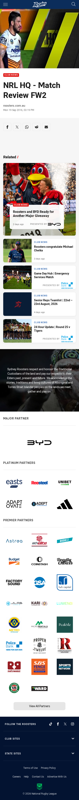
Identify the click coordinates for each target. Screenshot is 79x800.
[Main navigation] (5, 4)
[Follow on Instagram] (72, 724)
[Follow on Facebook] (58, 724)
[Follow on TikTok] (50, 724)
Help (26, 776)
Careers (17, 776)
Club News (11, 75)
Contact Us (38, 776)
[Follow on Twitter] (65, 724)
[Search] (73, 4)
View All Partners (39, 706)
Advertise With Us (56, 776)
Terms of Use (30, 767)
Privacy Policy (48, 767)
